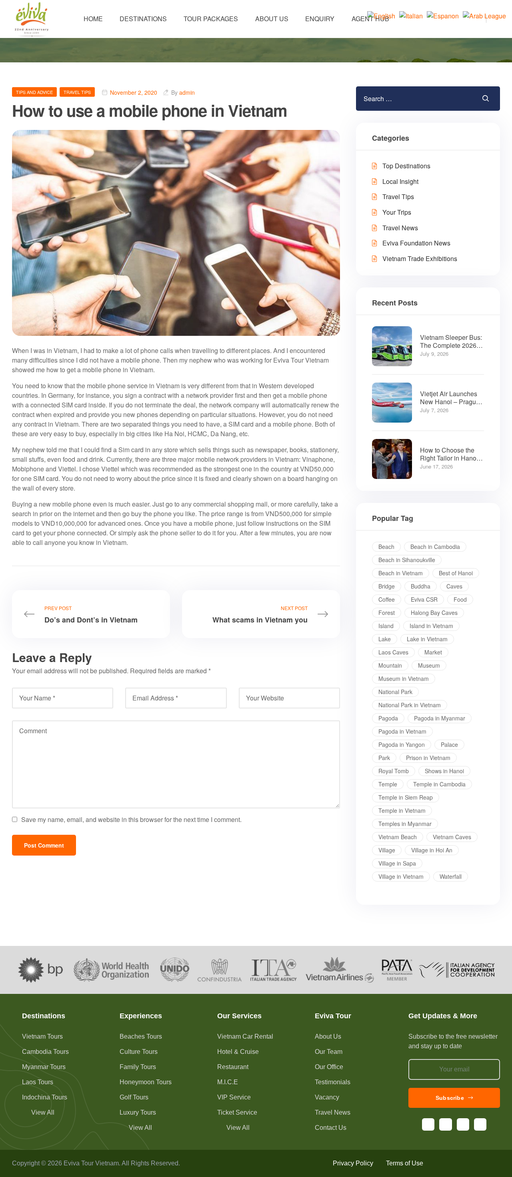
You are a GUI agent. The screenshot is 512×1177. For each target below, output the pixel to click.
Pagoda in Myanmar (439, 718)
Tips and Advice (34, 92)
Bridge (386, 586)
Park (384, 758)
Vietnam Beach (397, 837)
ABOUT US (271, 18)
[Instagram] (445, 1124)
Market (433, 652)
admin (187, 92)
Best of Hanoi (456, 573)
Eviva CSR (424, 599)
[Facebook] (428, 1124)
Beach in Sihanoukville (406, 560)
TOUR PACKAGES (211, 18)
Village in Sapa (397, 863)
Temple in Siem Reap (405, 797)
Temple (387, 784)
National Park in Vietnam (409, 705)
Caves (454, 586)
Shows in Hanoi (444, 771)
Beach (386, 547)
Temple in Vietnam (402, 810)
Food (460, 599)
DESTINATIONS (143, 18)
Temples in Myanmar (405, 824)
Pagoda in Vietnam (402, 731)
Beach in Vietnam (400, 573)
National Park (395, 692)
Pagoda (388, 718)
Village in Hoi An (431, 850)
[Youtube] (463, 1124)
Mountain (390, 665)
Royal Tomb (393, 771)
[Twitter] (480, 1124)
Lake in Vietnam (427, 639)
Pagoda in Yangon (401, 744)
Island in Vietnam (431, 626)
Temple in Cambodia (439, 784)
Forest (386, 612)
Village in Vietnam (401, 876)
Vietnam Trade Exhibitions (419, 258)
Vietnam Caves (452, 837)
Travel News (400, 227)
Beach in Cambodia (435, 547)
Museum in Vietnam (403, 678)
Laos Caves (393, 652)
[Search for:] (404, 98)
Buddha (420, 586)
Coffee (386, 599)
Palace (449, 744)
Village (386, 850)
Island (386, 626)
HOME (93, 18)
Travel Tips (77, 92)
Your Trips (396, 212)
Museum (429, 665)
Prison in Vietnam (428, 758)
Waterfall (451, 876)
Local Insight (400, 181)
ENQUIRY (319, 18)
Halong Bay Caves (434, 612)
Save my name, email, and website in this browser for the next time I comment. (131, 819)
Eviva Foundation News (416, 242)
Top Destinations (406, 165)
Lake (384, 639)
